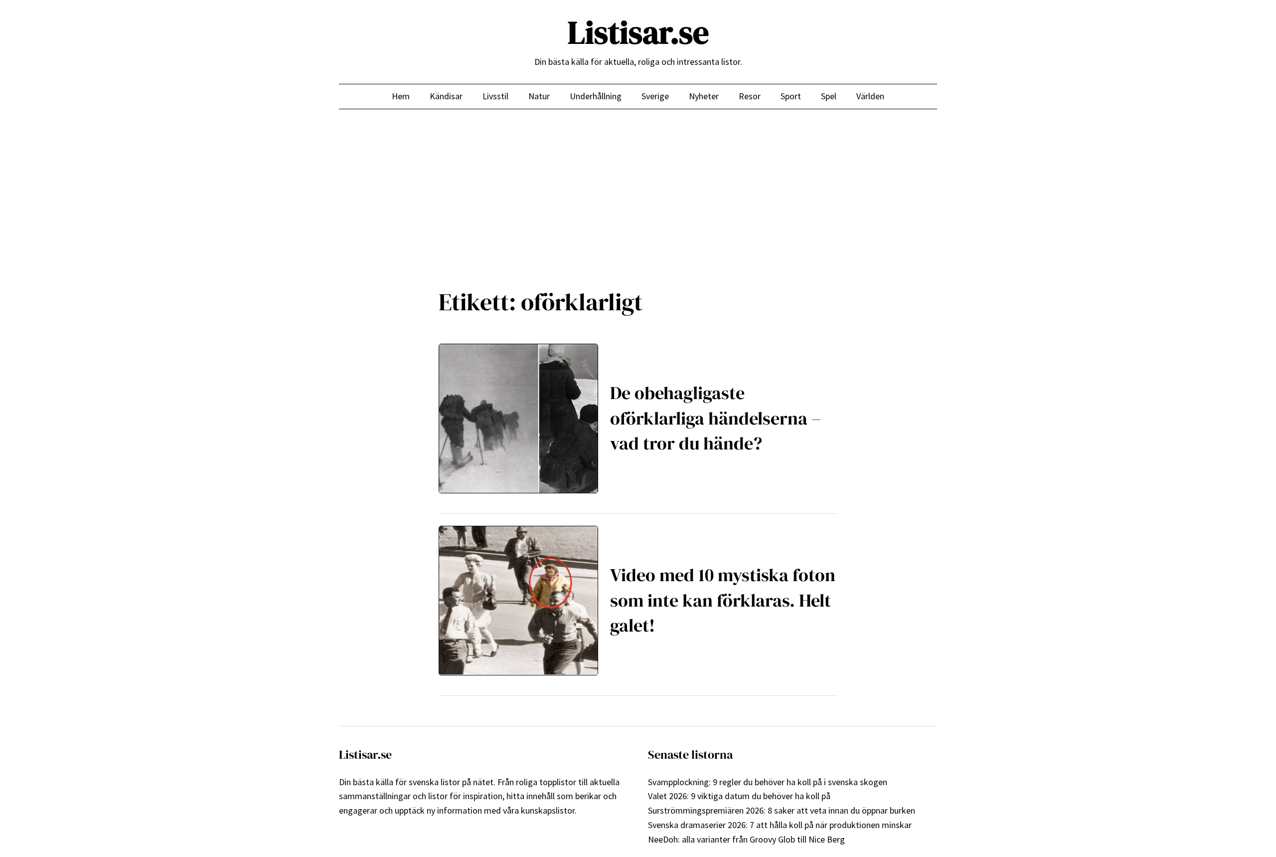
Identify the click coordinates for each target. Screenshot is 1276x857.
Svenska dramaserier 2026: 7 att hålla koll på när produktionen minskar (780, 825)
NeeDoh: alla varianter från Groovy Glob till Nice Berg (746, 839)
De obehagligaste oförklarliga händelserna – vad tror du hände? (715, 418)
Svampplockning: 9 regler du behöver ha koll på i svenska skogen (767, 782)
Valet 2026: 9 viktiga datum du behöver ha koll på (739, 796)
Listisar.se (638, 32)
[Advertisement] (638, 191)
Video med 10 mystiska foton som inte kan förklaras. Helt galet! (722, 600)
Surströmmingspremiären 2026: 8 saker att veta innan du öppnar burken (781, 810)
